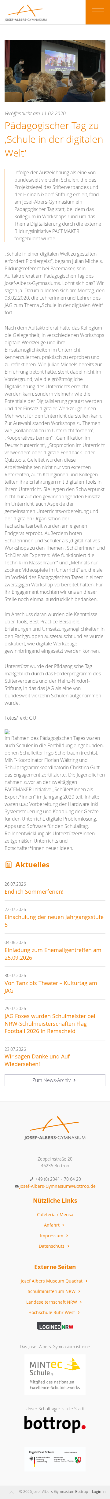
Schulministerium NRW (52, 1291)
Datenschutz (52, 1246)
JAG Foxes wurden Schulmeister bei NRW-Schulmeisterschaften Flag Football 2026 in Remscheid (50, 1024)
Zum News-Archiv (52, 1080)
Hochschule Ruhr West (52, 1312)
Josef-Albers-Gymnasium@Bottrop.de (58, 1186)
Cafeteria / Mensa (55, 1214)
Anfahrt (52, 1225)
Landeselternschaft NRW (52, 1302)
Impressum (52, 1236)
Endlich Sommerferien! (34, 891)
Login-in (98, 1491)
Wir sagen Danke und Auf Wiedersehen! (37, 1060)
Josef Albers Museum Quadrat (52, 1281)
